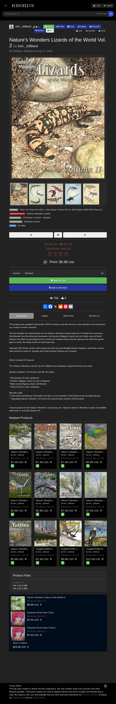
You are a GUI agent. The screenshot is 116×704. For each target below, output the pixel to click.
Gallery (83, 27)
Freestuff (96, 27)
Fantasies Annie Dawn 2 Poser (41, 627)
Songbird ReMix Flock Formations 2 (52, 549)
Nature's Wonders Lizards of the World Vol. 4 (56, 500)
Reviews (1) (94, 316)
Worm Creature (20, 643)
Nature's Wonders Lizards (38, 213)
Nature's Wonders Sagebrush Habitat (78, 500)
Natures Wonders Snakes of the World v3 (46, 597)
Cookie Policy (19, 697)
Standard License (32, 221)
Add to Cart (59, 280)
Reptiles (47, 217)
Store (71, 27)
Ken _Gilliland (28, 46)
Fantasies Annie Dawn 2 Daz (40, 612)
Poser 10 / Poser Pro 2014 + (32, 209)
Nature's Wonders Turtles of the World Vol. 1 (31, 549)
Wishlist (40, 30)
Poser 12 (98, 209)
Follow (50, 27)
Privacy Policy (39, 697)
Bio (50, 30)
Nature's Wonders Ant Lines (74, 452)
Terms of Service (89, 695)
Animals (38, 217)
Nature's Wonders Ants (46, 452)
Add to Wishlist (59, 287)
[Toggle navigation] (5, 5)
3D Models (27, 217)
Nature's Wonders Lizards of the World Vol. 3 (31, 500)
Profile (61, 27)
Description (21, 316)
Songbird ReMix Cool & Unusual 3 (77, 549)
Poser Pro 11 (65, 209)
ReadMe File (18, 582)
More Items (69, 316)
